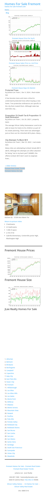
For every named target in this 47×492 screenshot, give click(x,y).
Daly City (9, 376)
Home (7, 10)
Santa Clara (11, 442)
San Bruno (11, 430)
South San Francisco (14, 448)
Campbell (9, 370)
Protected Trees (11, 90)
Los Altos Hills (12, 393)
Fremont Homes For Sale (14, 171)
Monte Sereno (12, 408)
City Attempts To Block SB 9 (16, 140)
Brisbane (9, 365)
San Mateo (11, 439)
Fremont (10, 385)
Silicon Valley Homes (14, 484)
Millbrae (10, 402)
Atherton (9, 359)
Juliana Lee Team (13, 92)
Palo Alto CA (29, 480)
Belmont (9, 362)
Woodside (11, 456)
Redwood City (12, 425)
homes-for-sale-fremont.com (15, 6)
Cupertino (10, 373)
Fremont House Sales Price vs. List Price (23, 63)
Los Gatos (10, 396)
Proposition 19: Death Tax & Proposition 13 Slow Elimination (23, 116)
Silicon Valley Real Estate (23, 487)
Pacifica (10, 416)
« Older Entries (10, 166)
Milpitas (10, 405)
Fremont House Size (18, 280)
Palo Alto (10, 419)
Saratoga (10, 445)
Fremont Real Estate (32, 466)
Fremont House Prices (20, 250)
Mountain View (12, 410)
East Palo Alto (11, 379)
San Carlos (11, 433)
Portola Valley (12, 422)
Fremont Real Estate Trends (15, 168)
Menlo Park (11, 399)
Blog (7, 13)
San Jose (10, 436)
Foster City (10, 382)
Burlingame (10, 368)
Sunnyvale (11, 450)
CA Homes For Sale (31, 484)
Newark (10, 413)
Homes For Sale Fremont (22, 4)
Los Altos (10, 390)
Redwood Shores (13, 428)
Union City (11, 453)
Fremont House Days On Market (23, 88)
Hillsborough (12, 388)
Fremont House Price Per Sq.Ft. (23, 38)
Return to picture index (13, 221)
